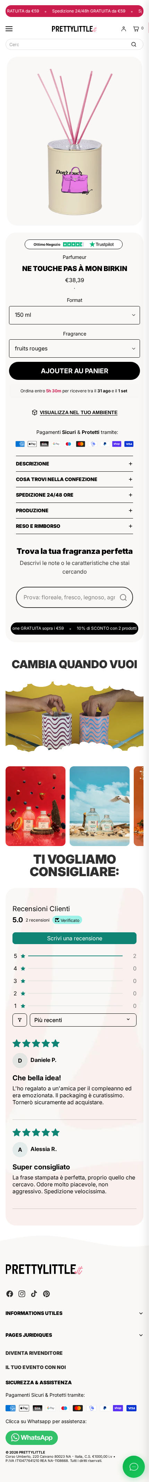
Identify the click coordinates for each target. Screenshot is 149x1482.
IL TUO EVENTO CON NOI (36, 1367)
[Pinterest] (46, 1294)
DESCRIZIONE (32, 464)
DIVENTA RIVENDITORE (34, 1353)
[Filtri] (19, 1020)
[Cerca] (134, 44)
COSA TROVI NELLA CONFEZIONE (56, 479)
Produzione (32, 510)
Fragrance (74, 334)
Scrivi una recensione (74, 938)
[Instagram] (22, 1294)
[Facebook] (10, 1294)
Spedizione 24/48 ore (44, 495)
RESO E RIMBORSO (38, 526)
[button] (74, 955)
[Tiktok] (34, 1294)
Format (74, 300)
